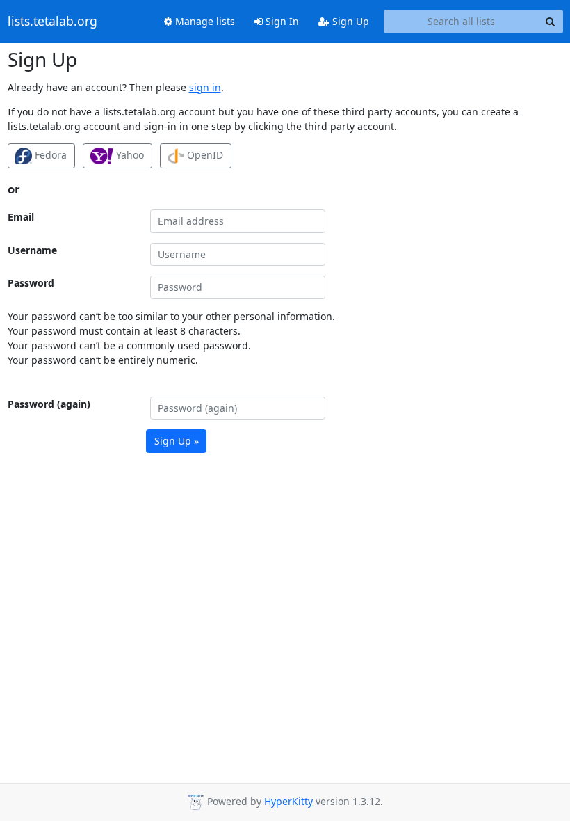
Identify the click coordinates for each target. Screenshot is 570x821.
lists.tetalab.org (52, 21)
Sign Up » (176, 440)
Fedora (49, 154)
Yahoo (128, 154)
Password (31, 282)
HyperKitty (288, 801)
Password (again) (49, 403)
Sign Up (349, 21)
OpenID (203, 154)
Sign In (281, 21)
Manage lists (203, 21)
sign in (205, 87)
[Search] (550, 21)
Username (32, 250)
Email (21, 216)
